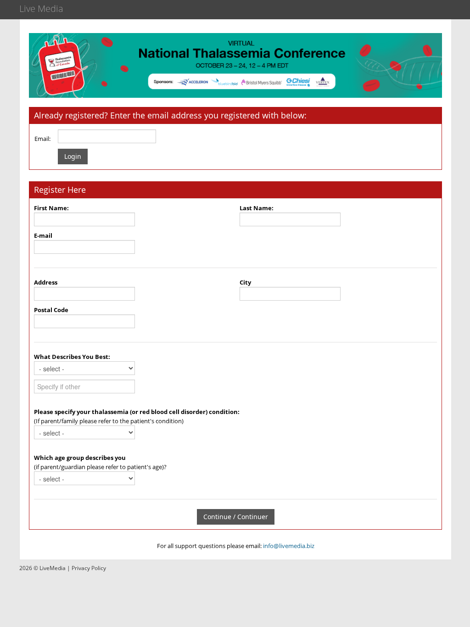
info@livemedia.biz (288, 546)
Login (72, 156)
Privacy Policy (89, 568)
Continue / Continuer (235, 516)
